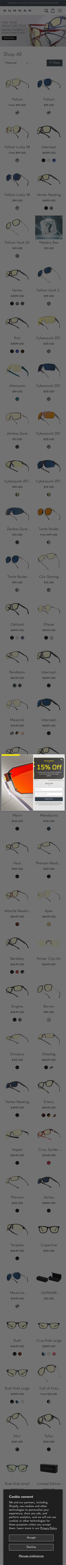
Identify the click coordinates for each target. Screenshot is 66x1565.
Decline (31, 1547)
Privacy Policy (48, 1528)
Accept (31, 1537)
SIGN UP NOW (49, 799)
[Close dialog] (63, 755)
